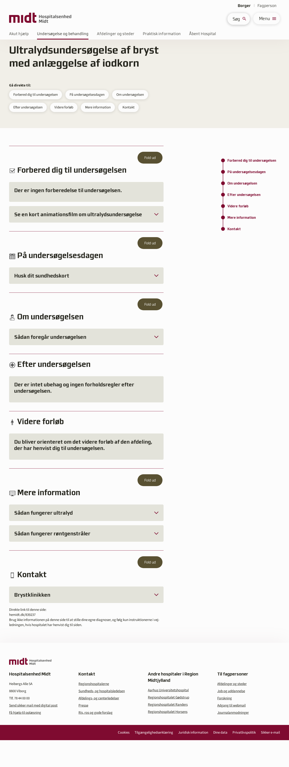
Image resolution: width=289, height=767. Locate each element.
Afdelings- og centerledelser (98, 698)
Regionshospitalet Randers (168, 704)
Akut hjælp (19, 33)
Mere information (98, 107)
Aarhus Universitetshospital (168, 690)
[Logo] (40, 18)
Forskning (224, 698)
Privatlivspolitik (244, 732)
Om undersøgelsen (130, 94)
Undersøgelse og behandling (62, 33)
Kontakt (128, 107)
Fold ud (150, 158)
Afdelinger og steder (115, 33)
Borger (244, 5)
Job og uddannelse (231, 691)
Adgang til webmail (231, 705)
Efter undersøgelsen (28, 107)
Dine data (220, 732)
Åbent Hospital (202, 33)
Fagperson (267, 5)
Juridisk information (193, 732)
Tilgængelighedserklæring (154, 732)
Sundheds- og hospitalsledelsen (101, 691)
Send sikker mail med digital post (33, 705)
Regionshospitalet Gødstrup (168, 697)
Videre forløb (63, 107)
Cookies (123, 732)
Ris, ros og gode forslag (95, 712)
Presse (83, 705)
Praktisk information (162, 33)
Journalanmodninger (233, 712)
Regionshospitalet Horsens (167, 711)
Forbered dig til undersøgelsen (35, 94)
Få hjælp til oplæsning (25, 712)
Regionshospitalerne (93, 683)
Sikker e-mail (270, 732)
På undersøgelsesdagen (87, 94)
